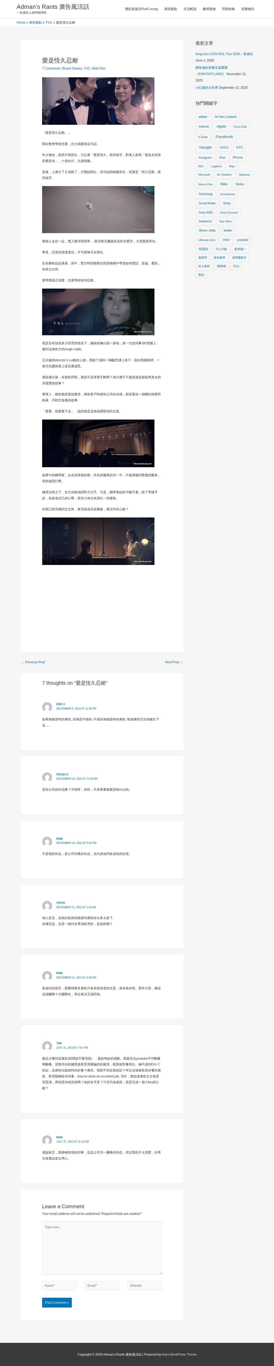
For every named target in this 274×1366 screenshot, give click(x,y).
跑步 (201, 274)
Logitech (216, 166)
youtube (243, 240)
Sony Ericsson (229, 212)
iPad (222, 157)
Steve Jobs (207, 230)
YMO (226, 240)
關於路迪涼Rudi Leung (141, 9)
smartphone (227, 194)
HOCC (224, 147)
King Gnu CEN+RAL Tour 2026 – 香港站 (224, 54)
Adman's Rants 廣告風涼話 (53, 6)
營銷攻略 (228, 9)
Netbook (244, 174)
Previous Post (33, 662)
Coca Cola (240, 126)
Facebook (224, 137)
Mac (232, 166)
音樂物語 (247, 9)
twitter (228, 230)
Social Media (207, 203)
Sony (227, 203)
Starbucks (205, 221)
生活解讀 (190, 9)
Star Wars (225, 221)
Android (204, 126)
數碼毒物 (209, 9)
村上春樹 (204, 266)
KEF (201, 166)
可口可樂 (221, 249)
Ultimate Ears (206, 240)
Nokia (240, 184)
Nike (223, 184)
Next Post (174, 662)
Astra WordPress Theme (179, 1354)
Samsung (205, 194)
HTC (239, 147)
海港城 (221, 266)
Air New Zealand (225, 116)
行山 (236, 266)
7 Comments (51, 68)
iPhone (238, 157)
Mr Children (224, 174)
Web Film (99, 68)
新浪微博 (219, 257)
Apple (221, 126)
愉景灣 (202, 257)
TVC (87, 68)
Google (205, 147)
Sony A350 (206, 212)
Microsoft (204, 174)
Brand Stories (72, 68)
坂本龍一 (240, 249)
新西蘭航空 (239, 257)
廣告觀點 (170, 9)
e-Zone (203, 137)
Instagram (205, 157)
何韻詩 (203, 249)
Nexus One (205, 184)
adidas (203, 116)
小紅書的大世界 (207, 87)
